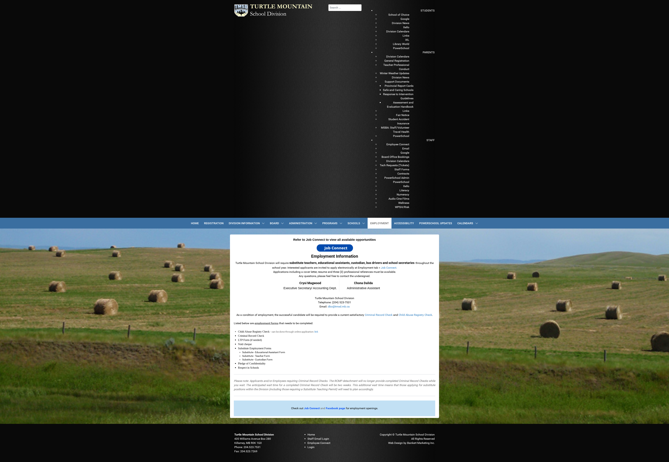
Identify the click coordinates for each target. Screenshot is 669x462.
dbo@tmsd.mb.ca (339, 306)
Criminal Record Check (379, 315)
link (316, 331)
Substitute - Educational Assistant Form (263, 352)
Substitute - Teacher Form (256, 356)
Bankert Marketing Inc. (421, 443)
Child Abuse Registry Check (415, 315)
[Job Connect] (334, 247)
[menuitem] (428, 10)
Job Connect (388, 267)
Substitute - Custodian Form (257, 359)
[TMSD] (277, 10)
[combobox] (345, 7)
